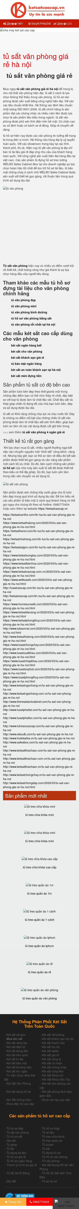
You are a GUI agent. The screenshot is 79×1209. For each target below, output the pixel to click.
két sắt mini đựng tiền (26, 376)
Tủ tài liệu (48, 1132)
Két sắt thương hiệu (19, 1067)
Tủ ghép (11, 1145)
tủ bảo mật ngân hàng (26, 364)
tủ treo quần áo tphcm (39, 946)
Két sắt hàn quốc (17, 1055)
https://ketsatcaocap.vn (53, 508)
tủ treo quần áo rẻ (39, 972)
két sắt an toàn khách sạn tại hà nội (36, 370)
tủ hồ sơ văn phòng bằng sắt (31, 318)
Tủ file (10, 1149)
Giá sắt (11, 1140)
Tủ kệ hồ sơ (49, 1181)
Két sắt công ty (51, 1059)
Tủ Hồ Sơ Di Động (18, 1173)
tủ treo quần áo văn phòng (39, 998)
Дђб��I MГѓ (14, 23)
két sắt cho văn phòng (26, 351)
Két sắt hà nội (51, 1047)
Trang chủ (14, 1202)
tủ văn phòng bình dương (29, 312)
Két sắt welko (50, 1051)
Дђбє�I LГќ (64, 23)
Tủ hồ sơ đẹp (14, 1128)
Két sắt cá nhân (52, 1063)
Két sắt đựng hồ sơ (18, 1092)
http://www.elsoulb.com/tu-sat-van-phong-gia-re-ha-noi (38, 734)
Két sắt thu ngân (17, 1071)
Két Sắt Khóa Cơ (52, 1075)
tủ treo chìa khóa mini (39, 815)
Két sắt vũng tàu (16, 1043)
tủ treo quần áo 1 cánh (39, 919)
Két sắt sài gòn (16, 1035)
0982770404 (40, 1202)
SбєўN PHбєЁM (41, 23)
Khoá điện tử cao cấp (20, 1104)
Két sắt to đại (14, 1059)
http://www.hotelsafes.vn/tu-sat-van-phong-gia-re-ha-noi (39, 738)
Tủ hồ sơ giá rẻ (16, 1157)
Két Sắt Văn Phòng (18, 1083)
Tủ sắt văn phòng (17, 1132)
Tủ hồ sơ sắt (14, 1136)
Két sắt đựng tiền (17, 1051)
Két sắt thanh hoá (53, 1043)
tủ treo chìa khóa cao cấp (39, 867)
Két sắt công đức (53, 1071)
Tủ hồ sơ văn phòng (54, 1157)
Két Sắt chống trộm (18, 1100)
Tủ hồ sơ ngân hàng (19, 1161)
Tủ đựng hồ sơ (51, 1153)
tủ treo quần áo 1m (39, 893)
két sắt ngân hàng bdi (26, 345)
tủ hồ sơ (9, 468)
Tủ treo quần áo (52, 1140)
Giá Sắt (11, 1181)
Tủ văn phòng (51, 1161)
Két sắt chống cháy (54, 1067)
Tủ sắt (46, 1149)
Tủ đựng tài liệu (16, 1153)
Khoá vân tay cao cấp (56, 1100)
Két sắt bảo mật (16, 1063)
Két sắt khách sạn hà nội (58, 1039)
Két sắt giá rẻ (50, 1055)
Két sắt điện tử (15, 1047)
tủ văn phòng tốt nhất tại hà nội (33, 324)
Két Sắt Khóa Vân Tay (56, 1079)
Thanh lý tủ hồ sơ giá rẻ (21, 1165)
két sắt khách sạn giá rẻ (27, 357)
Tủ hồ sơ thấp (51, 1128)
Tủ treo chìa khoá (53, 1136)
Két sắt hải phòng (53, 1035)
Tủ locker (48, 1145)
